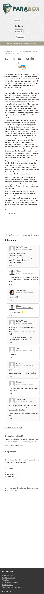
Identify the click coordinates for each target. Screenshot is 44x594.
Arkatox (18, 271)
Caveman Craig (7, 575)
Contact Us (19, 37)
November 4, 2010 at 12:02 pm (24, 292)
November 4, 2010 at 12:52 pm (24, 308)
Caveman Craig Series (18, 488)
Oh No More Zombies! (10, 582)
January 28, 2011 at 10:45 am (24, 401)
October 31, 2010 (12, 51)
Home (17, 21)
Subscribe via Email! (14, 436)
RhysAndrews (27, 51)
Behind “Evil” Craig (19, 58)
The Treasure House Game (12, 587)
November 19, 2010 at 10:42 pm (24, 365)
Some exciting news (30, 235)
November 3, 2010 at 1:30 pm (24, 249)
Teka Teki (5, 580)
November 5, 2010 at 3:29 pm (24, 323)
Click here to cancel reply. (14, 428)
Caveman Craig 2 (33, 488)
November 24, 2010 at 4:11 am (24, 384)
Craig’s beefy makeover (14, 235)
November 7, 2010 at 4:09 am (24, 350)
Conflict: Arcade (7, 585)
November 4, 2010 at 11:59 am (24, 273)
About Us (19, 31)
